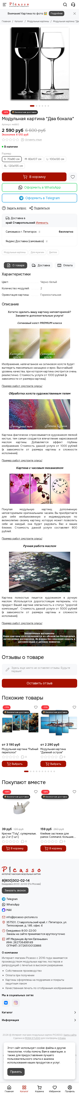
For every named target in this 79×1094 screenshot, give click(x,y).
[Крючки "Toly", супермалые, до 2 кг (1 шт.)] (20, 807)
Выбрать (17, 764)
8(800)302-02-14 (16, 881)
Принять (16, 1072)
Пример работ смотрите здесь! (22, 538)
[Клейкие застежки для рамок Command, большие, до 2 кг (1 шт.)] (58, 807)
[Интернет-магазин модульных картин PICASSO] (19, 4)
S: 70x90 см (11, 159)
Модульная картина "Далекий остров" (53, 750)
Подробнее (56, 13)
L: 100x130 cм (55, 159)
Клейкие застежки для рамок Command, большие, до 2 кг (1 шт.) (57, 835)
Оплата (68, 265)
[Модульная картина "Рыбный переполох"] (20, 722)
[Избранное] (72, 176)
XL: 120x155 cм (13, 166)
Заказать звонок (15, 890)
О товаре (18, 265)
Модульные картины (38, 21)
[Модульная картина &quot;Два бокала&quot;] (39, 64)
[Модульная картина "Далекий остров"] (58, 722)
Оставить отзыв (39, 683)
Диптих (53, 252)
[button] (32, 106)
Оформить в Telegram (42, 198)
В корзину (37, 177)
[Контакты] (73, 4)
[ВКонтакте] (6, 1003)
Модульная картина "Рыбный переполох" (20, 750)
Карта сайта (70, 1034)
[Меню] (4, 4)
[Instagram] (16, 1003)
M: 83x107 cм (33, 159)
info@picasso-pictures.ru (22, 917)
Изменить (42, 222)
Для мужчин (37, 252)
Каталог (19, 21)
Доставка (44, 265)
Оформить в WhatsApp (42, 187)
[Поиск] (65, 4)
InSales (62, 1038)
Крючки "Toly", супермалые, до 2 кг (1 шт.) (19, 835)
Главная (6, 21)
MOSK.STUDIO (32, 1038)
